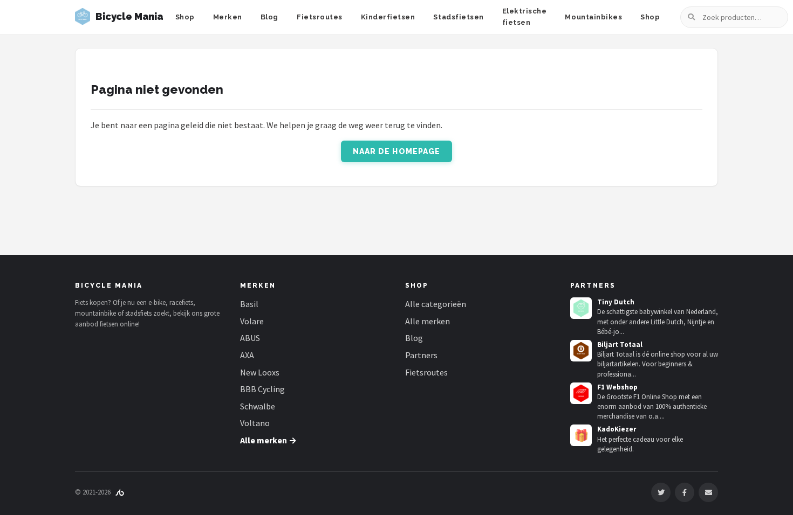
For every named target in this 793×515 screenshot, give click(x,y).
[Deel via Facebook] (684, 492)
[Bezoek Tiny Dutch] (581, 308)
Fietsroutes (320, 17)
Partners (421, 355)
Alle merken (427, 321)
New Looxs (259, 372)
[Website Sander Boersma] (119, 492)
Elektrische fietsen (524, 16)
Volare (252, 321)
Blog (269, 17)
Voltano (255, 422)
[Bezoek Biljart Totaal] (581, 350)
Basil (249, 303)
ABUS (250, 337)
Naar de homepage (397, 151)
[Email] (708, 492)
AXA (247, 355)
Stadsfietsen (458, 17)
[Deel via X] (661, 492)
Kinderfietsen (388, 17)
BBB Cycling (262, 389)
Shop (185, 17)
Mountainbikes (593, 17)
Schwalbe (257, 406)
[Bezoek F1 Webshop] (581, 393)
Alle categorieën (435, 303)
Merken (227, 17)
